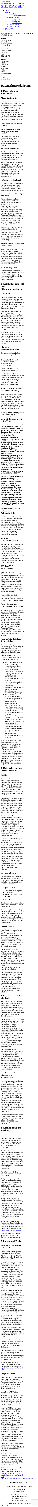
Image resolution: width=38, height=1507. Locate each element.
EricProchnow (22, 33)
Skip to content (5, 1)
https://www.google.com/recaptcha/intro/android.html (17, 1478)
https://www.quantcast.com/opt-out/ (12, 1230)
